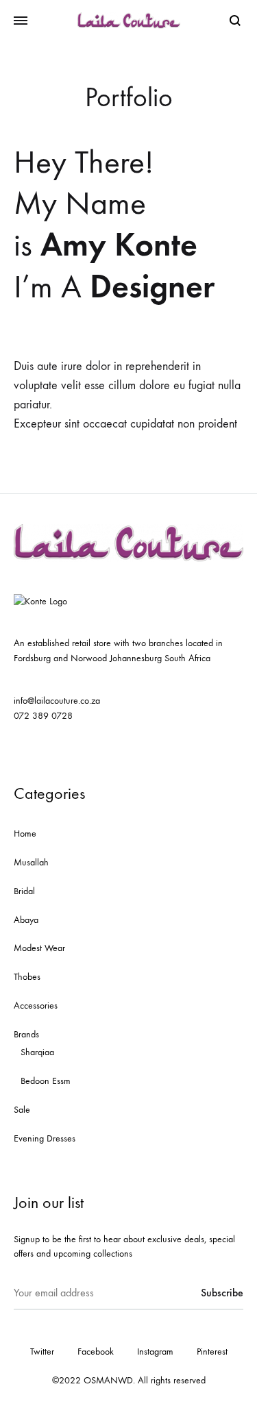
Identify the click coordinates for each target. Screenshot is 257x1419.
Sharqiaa (37, 1052)
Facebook (95, 1351)
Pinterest (212, 1351)
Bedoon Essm (46, 1081)
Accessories (36, 1005)
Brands (26, 1034)
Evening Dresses (44, 1138)
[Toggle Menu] (20, 21)
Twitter (42, 1351)
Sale (22, 1109)
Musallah (31, 862)
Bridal (24, 891)
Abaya (26, 920)
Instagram (155, 1351)
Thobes (27, 977)
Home (25, 833)
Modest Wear (39, 948)
